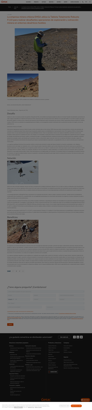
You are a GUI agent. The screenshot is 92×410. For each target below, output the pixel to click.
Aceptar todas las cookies (76, 405)
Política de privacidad (18, 407)
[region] (46, 406)
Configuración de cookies (64, 405)
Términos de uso (31, 407)
